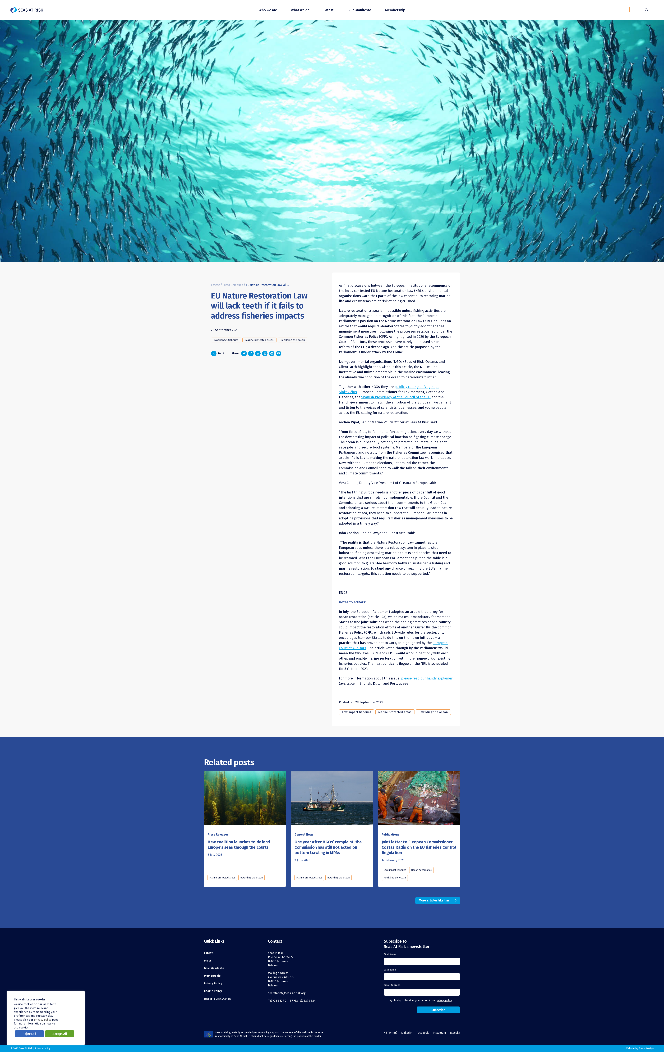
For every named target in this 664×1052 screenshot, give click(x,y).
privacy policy (444, 1000)
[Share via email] (278, 353)
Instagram (439, 1032)
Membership (395, 10)
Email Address (392, 985)
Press (208, 960)
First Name (390, 954)
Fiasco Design (646, 1048)
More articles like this (434, 900)
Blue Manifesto (359, 10)
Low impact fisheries (226, 340)
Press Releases (233, 285)
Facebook (423, 1032)
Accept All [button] (60, 1034)
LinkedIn (406, 1032)
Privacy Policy (213, 983)
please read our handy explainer (427, 678)
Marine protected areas (259, 340)
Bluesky (455, 1032)
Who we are (268, 10)
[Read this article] (245, 798)
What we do (300, 10)
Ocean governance (421, 870)
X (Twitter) (390, 1032)
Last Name (390, 969)
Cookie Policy (213, 991)
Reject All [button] (29, 1034)
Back (219, 353)
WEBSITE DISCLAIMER (217, 998)
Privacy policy (42, 1048)
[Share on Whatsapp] (265, 353)
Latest (328, 10)
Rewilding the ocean (293, 340)
